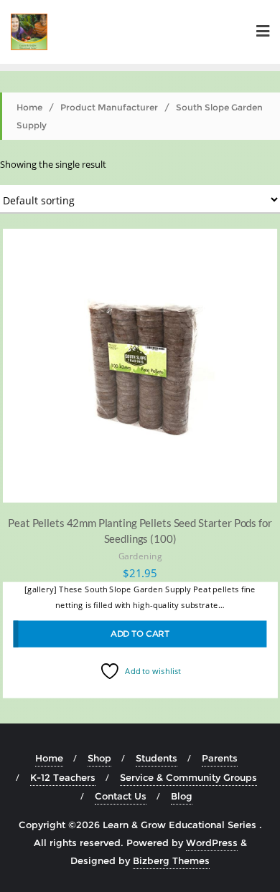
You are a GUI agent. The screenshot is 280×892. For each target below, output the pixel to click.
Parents (220, 758)
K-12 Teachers (62, 777)
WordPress (212, 842)
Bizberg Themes (171, 860)
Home (29, 107)
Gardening (140, 556)
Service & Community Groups (188, 777)
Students (156, 758)
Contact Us (120, 796)
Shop (99, 758)
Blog (181, 796)
